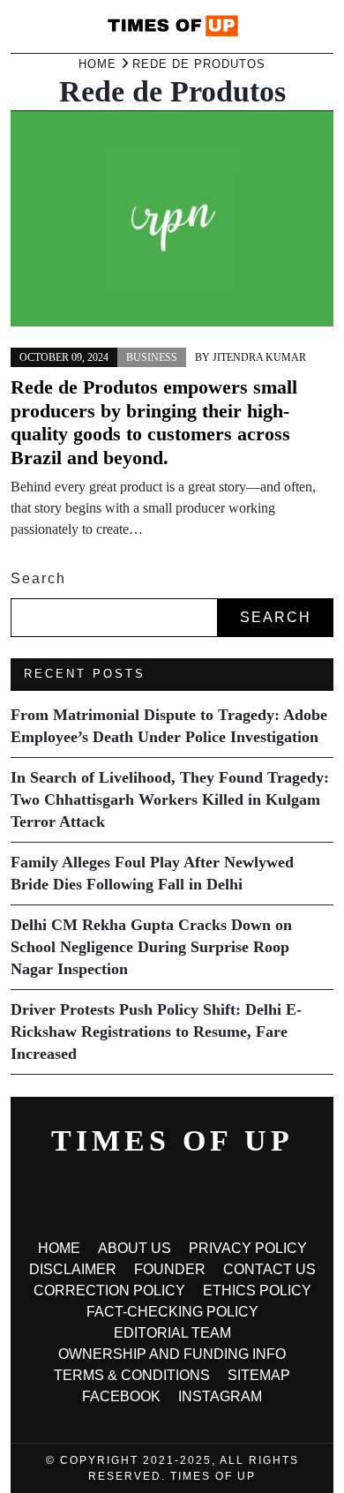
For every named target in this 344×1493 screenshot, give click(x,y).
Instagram (220, 1396)
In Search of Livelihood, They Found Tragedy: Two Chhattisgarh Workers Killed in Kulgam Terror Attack (170, 799)
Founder (170, 1269)
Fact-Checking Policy (172, 1311)
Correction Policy (109, 1290)
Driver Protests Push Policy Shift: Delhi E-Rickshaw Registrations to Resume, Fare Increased (156, 1031)
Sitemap (259, 1375)
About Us (134, 1248)
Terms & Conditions (132, 1375)
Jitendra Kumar (259, 357)
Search (38, 578)
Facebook (121, 1396)
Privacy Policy (248, 1248)
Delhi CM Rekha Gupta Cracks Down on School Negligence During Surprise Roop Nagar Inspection (151, 947)
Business (151, 357)
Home (59, 1248)
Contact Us (269, 1269)
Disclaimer (72, 1269)
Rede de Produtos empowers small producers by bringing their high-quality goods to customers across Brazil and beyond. (154, 422)
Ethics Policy (257, 1290)
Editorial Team (172, 1332)
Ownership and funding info (172, 1354)
